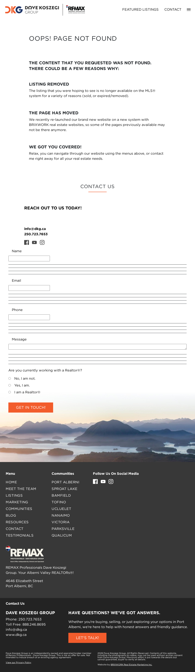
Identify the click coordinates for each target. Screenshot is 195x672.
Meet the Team (21, 489)
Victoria (61, 522)
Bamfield (61, 495)
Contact (172, 9)
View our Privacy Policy (18, 663)
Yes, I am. (22, 385)
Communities (19, 509)
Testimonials (20, 535)
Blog (11, 515)
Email (16, 280)
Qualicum (62, 535)
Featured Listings (140, 9)
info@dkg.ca (35, 229)
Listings (14, 495)
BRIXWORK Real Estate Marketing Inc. (131, 665)
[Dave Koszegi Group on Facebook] (26, 242)
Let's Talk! (87, 638)
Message (19, 339)
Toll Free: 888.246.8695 (26, 624)
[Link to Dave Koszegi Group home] (44, 10)
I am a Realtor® (27, 392)
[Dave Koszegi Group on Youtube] (34, 242)
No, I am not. (24, 378)
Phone (17, 310)
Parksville (63, 528)
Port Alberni (65, 482)
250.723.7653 (36, 234)
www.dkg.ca (16, 634)
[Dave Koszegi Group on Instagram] (42, 242)
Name (17, 251)
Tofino (59, 502)
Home (11, 482)
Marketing (17, 502)
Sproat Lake (65, 489)
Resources (17, 522)
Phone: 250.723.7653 (24, 619)
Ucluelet (61, 509)
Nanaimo (61, 515)
